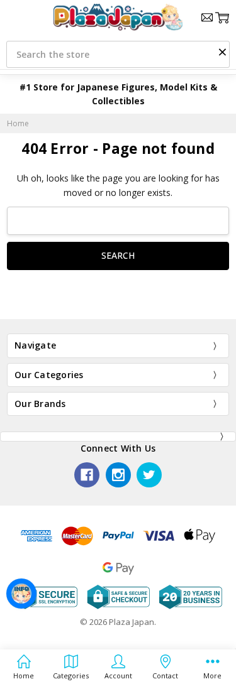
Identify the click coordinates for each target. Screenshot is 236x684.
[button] (222, 51)
